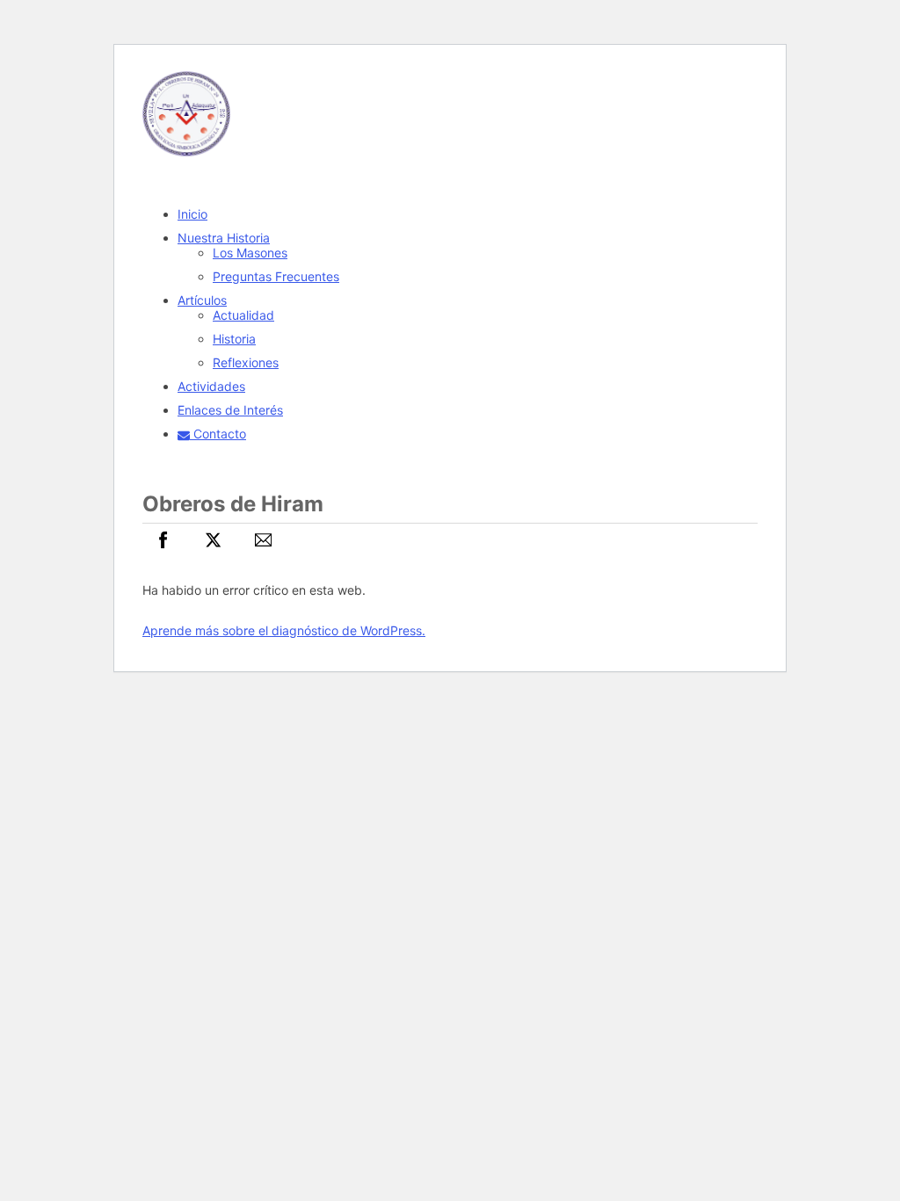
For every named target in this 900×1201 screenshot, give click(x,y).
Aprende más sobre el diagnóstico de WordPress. (283, 630)
